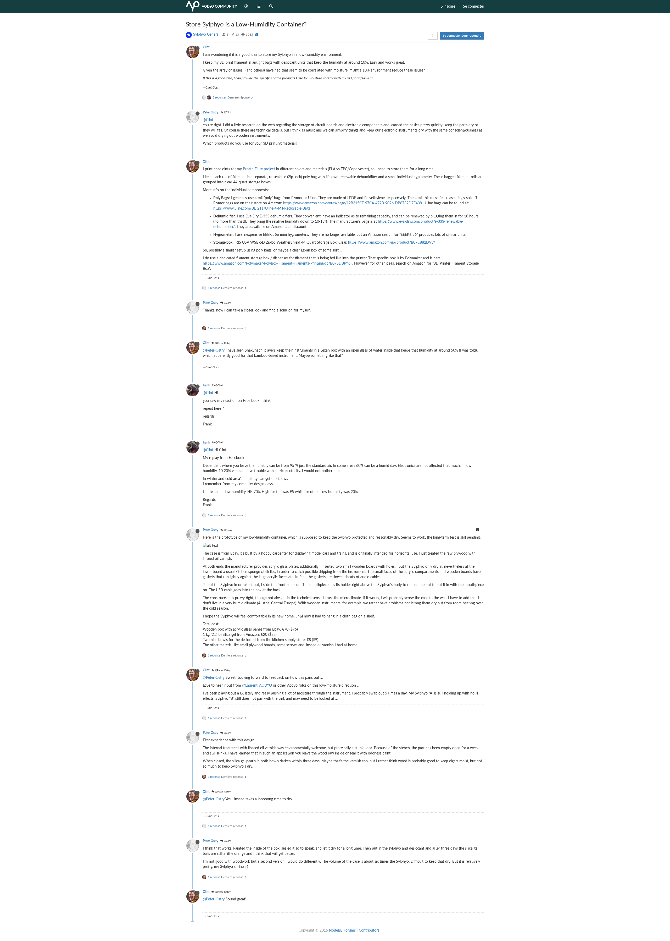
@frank (227, 530)
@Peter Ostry (222, 343)
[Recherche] (271, 6)
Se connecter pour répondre (462, 35)
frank (206, 385)
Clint (206, 47)
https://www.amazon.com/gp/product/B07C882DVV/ (391, 242)
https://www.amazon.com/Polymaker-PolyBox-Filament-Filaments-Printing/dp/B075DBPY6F (277, 263)
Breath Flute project (259, 169)
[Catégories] (259, 6)
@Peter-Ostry (214, 350)
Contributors (369, 930)
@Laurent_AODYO (257, 685)
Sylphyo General (206, 34)
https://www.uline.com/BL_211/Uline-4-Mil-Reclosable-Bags (261, 208)
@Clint (227, 112)
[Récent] (246, 6)
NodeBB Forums (342, 930)
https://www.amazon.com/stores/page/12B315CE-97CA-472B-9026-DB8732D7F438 (352, 203)
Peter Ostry (210, 112)
